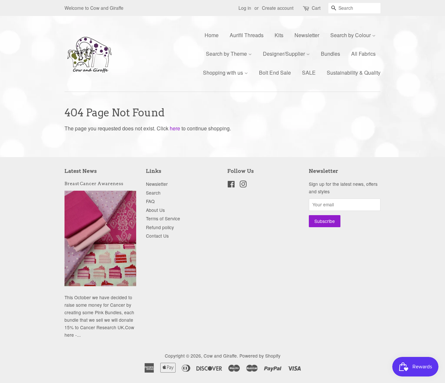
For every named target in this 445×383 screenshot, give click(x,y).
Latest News (81, 171)
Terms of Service (163, 218)
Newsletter (306, 35)
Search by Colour (351, 35)
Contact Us (157, 235)
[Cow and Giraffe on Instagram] (243, 185)
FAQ (150, 201)
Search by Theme (227, 53)
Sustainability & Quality (353, 72)
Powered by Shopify (259, 355)
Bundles (330, 53)
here (175, 128)
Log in (244, 8)
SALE (309, 72)
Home (212, 35)
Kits (279, 35)
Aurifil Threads (247, 35)
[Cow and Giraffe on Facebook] (231, 185)
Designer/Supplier (284, 53)
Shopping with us (223, 72)
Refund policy (160, 227)
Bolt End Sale (275, 72)
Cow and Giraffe (220, 355)
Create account (278, 8)
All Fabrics (363, 53)
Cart (316, 8)
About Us (155, 210)
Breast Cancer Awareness (94, 183)
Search (153, 192)
